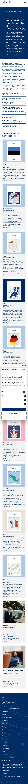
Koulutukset (6, 730)
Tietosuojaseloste (6, 778)
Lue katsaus (7, 180)
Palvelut (5, 736)
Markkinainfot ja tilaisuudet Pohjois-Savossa (10, 94)
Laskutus (5, 720)
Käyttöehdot (5, 781)
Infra (4, 751)
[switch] (25, 396)
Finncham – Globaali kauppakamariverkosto (9, 103)
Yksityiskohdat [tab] (14, 369)
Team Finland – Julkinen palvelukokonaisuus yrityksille (11, 121)
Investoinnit (6, 748)
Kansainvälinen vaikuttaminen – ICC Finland (11, 98)
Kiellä (14, 417)
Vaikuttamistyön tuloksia (9, 757)
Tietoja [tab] (23, 369)
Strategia (5, 754)
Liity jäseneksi (6, 727)
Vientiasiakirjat (10, 54)
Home (7, 11)
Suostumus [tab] (5, 369)
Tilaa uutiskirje (6, 770)
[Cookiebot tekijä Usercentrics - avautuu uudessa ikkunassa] (21, 366)
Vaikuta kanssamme (8, 739)
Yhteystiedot (6, 711)
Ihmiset (5, 745)
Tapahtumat (6, 733)
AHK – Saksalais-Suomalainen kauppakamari (11, 116)
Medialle (5, 714)
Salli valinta (14, 413)
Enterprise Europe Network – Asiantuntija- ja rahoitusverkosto (12, 107)
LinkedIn (6, 641)
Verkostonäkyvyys (7, 717)
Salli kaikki (14, 409)
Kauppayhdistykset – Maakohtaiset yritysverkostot (13, 112)
